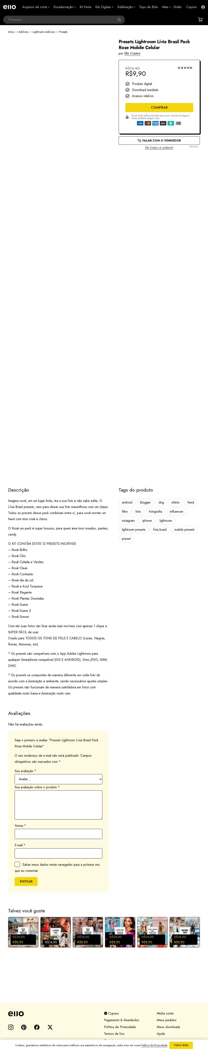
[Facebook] (37, 1027)
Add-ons (23, 32)
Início (11, 32)
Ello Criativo (132, 53)
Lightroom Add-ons (44, 32)
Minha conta (165, 1013)
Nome (20, 825)
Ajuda (161, 1033)
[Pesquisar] (121, 20)
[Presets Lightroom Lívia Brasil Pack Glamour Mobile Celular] (55, 932)
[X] (50, 1027)
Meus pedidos (167, 1020)
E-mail (20, 845)
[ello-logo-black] (51, 1013)
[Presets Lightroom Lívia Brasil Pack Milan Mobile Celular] (88, 932)
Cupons (113, 1013)
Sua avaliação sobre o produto (37, 787)
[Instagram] (10, 1027)
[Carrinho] (200, 19)
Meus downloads (168, 1027)
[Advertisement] (159, 164)
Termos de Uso (114, 1033)
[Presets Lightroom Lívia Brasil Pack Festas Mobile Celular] (120, 932)
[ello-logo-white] (9, 7)
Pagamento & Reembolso (121, 1020)
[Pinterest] (23, 1027)
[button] (48, 7)
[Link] (203, 7)
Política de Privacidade (120, 1027)
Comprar (159, 107)
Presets (63, 32)
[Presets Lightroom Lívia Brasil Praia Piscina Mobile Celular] (152, 932)
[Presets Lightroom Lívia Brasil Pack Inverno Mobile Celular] (185, 932)
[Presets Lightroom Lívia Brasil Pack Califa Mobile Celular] (23, 932)
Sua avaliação (25, 771)
